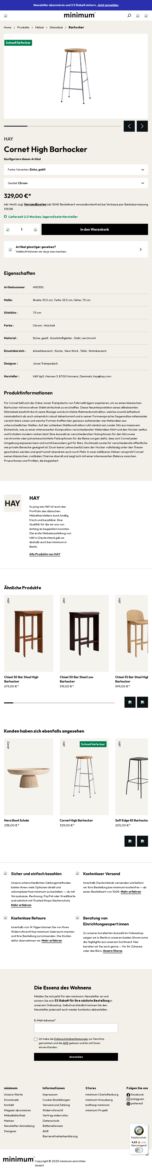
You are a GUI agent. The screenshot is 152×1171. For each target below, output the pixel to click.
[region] (76, 83)
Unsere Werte (13, 1094)
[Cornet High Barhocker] (76, 76)
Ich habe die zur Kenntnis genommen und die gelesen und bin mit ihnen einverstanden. (71, 1043)
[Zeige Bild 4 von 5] (86, 126)
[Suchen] (129, 16)
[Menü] (7, 16)
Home (7, 27)
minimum (10, 1088)
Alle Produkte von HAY (44, 554)
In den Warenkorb (94, 229)
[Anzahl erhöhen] (36, 229)
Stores (91, 1088)
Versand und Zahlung (56, 1105)
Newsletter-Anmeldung (19, 1126)
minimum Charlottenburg (102, 1094)
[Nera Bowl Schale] (28, 776)
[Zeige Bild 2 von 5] (39, 126)
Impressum (50, 1094)
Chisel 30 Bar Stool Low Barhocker (76, 679)
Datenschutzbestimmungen (71, 1039)
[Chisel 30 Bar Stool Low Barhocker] (84, 633)
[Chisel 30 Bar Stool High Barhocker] (28, 633)
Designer (10, 1131)
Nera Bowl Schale (16, 820)
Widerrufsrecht (53, 1110)
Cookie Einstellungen (56, 1100)
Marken (9, 1121)
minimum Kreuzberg (99, 1100)
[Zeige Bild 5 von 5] (109, 126)
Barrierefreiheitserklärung (60, 1136)
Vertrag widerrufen (55, 1115)
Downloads (11, 1100)
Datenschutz (51, 1121)
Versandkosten (35, 204)
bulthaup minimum (98, 1105)
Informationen (54, 1088)
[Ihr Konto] (138, 16)
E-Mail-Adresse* (45, 1020)
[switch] (139, 1150)
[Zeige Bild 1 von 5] (15, 126)
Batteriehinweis (53, 1126)
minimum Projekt (97, 1110)
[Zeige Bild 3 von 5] (62, 126)
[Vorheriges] (129, 126)
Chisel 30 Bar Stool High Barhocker (21, 679)
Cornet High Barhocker (76, 820)
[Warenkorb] (145, 16)
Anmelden (76, 1057)
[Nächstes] (142, 126)
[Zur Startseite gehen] (78, 15)
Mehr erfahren (21, 905)
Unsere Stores (112, 951)
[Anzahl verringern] (8, 229)
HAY (8, 139)
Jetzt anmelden (108, 5)
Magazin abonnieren (17, 1110)
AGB (65, 1043)
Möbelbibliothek (14, 1115)
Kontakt (9, 1105)
